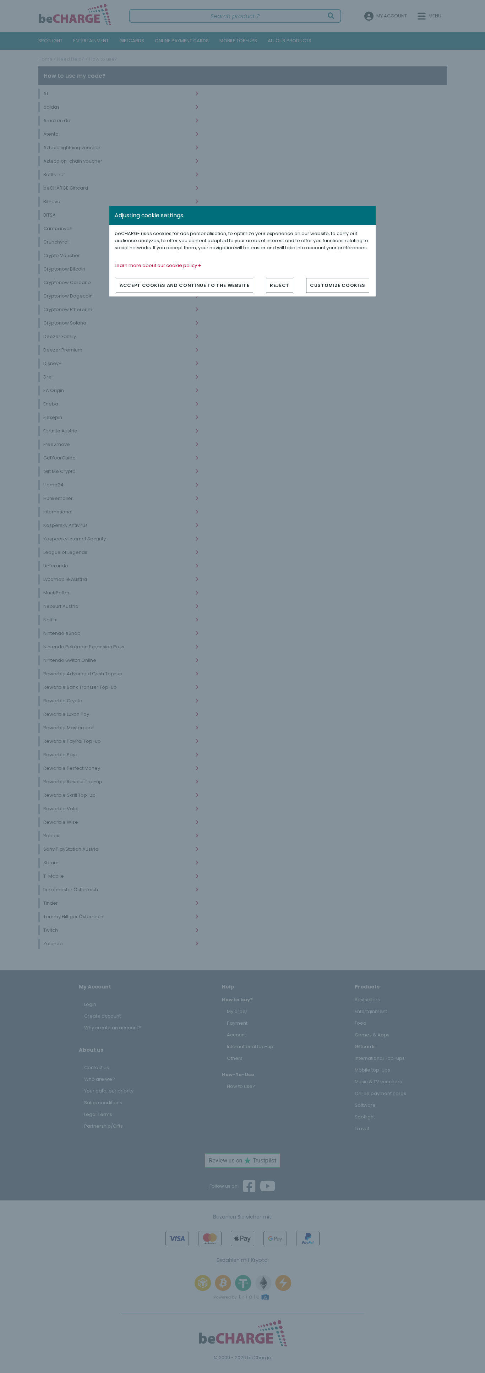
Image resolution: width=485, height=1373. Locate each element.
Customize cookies (337, 285)
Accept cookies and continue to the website (184, 285)
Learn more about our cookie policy (156, 265)
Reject (279, 285)
